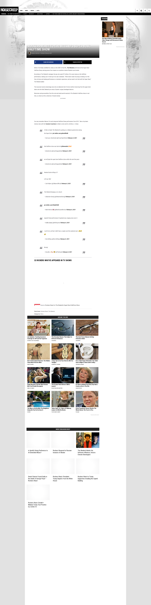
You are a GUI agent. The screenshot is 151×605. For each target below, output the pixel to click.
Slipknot (48, 14)
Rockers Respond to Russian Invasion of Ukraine (62, 451)
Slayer (25, 14)
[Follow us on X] (149, 11)
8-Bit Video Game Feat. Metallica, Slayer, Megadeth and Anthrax (68, 14)
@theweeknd (64, 146)
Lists (38, 10)
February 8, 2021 (72, 138)
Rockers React (44, 311)
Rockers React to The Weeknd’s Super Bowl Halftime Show (62, 305)
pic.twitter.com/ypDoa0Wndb (60, 133)
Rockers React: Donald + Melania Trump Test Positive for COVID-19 (37, 505)
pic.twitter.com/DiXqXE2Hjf (51, 205)
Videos (32, 10)
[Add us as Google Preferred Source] (141, 11)
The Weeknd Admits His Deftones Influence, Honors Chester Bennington (86, 453)
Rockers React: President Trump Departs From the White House (63, 479)
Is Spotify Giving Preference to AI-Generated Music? (38, 451)
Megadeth (31, 14)
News (26, 10)
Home (21, 10)
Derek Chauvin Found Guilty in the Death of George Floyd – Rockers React (37, 479)
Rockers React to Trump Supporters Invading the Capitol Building (88, 479)
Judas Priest (40, 14)
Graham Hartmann (36, 53)
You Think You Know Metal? (14, 14)
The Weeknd (70, 68)
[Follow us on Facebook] (145, 11)
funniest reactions (51, 124)
